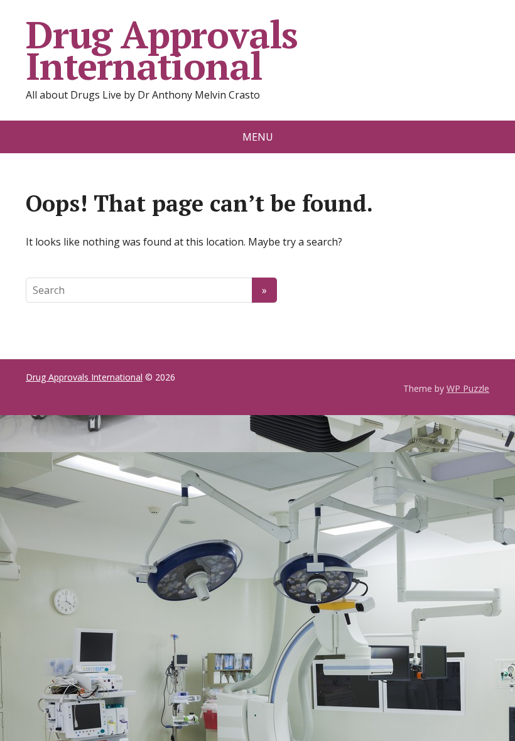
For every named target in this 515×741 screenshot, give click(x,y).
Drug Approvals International (162, 50)
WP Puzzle (468, 388)
